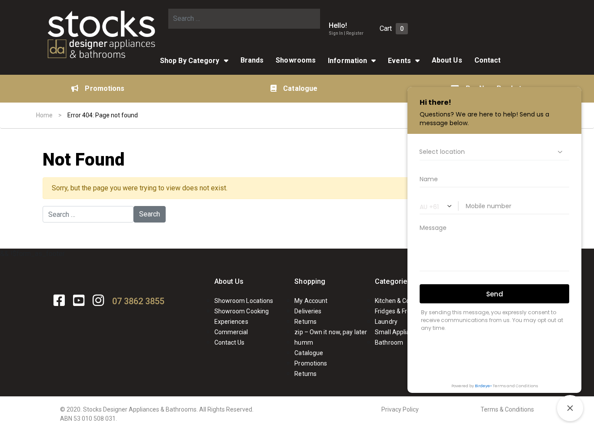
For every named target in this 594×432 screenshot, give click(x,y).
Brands (252, 60)
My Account (310, 300)
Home (44, 115)
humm (303, 342)
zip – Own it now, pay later (330, 332)
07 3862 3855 (138, 301)
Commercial (231, 332)
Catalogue (300, 88)
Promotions (104, 88)
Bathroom (389, 342)
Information (347, 60)
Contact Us (229, 342)
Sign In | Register (346, 33)
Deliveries (307, 311)
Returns (305, 321)
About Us (229, 281)
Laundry (386, 321)
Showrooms (296, 60)
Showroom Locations (244, 300)
